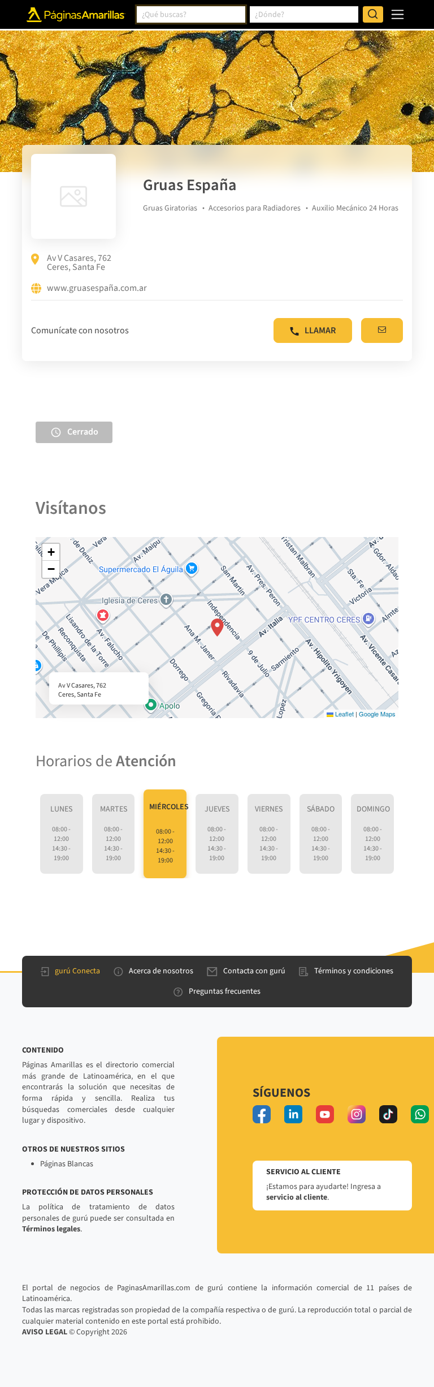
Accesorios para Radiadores (255, 208)
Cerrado (82, 432)
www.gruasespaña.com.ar (97, 288)
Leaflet (343, 713)
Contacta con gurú (254, 971)
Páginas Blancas (66, 1164)
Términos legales (51, 1229)
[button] (217, 628)
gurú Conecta (77, 971)
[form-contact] (382, 330)
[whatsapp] (420, 1114)
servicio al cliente (296, 1197)
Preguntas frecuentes (225, 991)
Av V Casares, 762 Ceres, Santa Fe (79, 263)
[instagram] (357, 1114)
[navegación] (397, 14)
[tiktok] (388, 1114)
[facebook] (262, 1114)
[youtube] (325, 1114)
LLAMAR (320, 330)
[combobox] (191, 14)
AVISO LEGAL (44, 1332)
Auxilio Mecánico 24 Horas (355, 208)
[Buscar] (373, 14)
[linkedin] (293, 1114)
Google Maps (377, 713)
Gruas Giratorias (170, 208)
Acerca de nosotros (161, 971)
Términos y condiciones (353, 971)
